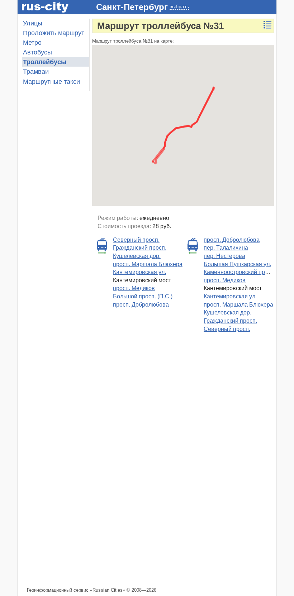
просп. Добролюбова (141, 305)
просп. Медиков (134, 288)
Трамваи (36, 71)
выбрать (179, 6)
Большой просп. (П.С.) (142, 296)
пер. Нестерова (224, 256)
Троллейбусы (44, 62)
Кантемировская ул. (139, 272)
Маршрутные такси (51, 81)
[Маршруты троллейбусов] (267, 24)
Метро (32, 42)
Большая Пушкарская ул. (237, 264)
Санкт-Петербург (132, 7)
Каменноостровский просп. (240, 272)
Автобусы (37, 52)
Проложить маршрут (53, 33)
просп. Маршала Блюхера (147, 264)
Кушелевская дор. (137, 256)
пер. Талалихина (226, 248)
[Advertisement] (53, 460)
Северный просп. (136, 240)
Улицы (32, 23)
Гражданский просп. (139, 248)
